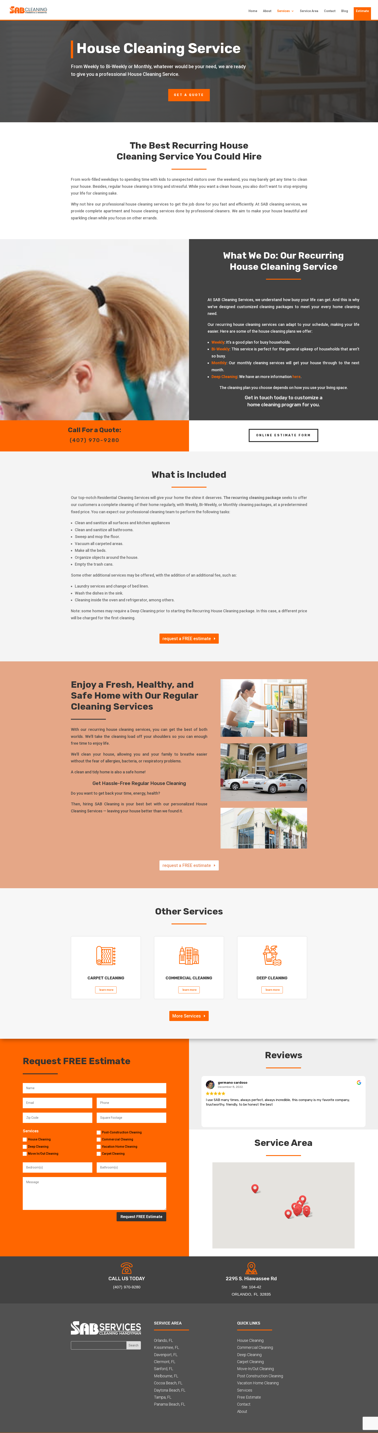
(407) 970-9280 (94, 440)
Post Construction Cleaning (260, 1376)
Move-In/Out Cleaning (255, 1368)
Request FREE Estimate (141, 1216)
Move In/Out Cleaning (43, 1153)
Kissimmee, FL (166, 1347)
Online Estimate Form (283, 435)
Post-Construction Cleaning (122, 1132)
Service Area (309, 11)
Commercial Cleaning (117, 1139)
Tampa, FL (163, 1397)
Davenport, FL (166, 1354)
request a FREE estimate (187, 638)
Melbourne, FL (166, 1376)
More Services (186, 1016)
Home (252, 11)
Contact (330, 11)
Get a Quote (189, 95)
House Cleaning (39, 1139)
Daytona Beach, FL (170, 1390)
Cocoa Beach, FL (168, 1383)
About (267, 11)
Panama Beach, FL (169, 1404)
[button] (298, 1211)
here (296, 376)
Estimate (362, 11)
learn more (106, 989)
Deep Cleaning (38, 1146)
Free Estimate (249, 1397)
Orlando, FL (163, 1340)
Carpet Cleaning (113, 1153)
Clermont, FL (164, 1361)
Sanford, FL (163, 1368)
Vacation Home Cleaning (119, 1146)
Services (283, 11)
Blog (344, 11)
